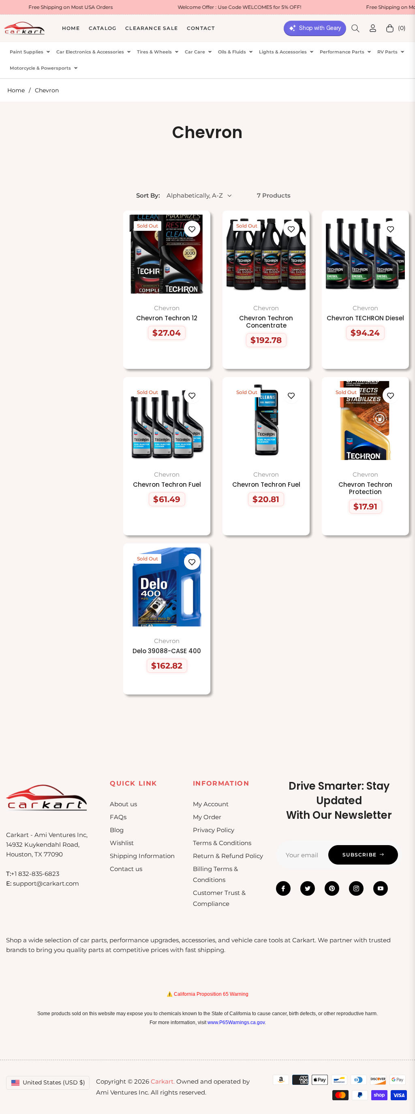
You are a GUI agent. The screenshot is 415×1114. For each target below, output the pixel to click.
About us (123, 804)
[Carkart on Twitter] (307, 888)
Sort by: (148, 195)
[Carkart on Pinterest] (332, 888)
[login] (372, 28)
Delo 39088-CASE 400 (167, 651)
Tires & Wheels (154, 52)
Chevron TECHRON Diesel (365, 318)
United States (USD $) (54, 1082)
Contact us (126, 869)
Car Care (195, 52)
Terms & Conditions (222, 843)
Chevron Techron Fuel (167, 484)
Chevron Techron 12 (166, 318)
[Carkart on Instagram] (356, 888)
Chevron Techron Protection (365, 488)
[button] (355, 28)
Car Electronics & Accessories (90, 52)
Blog (117, 830)
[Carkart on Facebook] (283, 888)
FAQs (118, 817)
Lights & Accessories (283, 52)
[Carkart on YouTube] (380, 888)
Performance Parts (342, 52)
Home (16, 90)
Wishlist (122, 843)
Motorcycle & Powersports (40, 68)
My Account (211, 804)
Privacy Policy (213, 830)
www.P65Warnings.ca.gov (236, 1022)
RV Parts (387, 52)
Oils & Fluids (232, 52)
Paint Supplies (26, 52)
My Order (207, 817)
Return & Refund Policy (228, 856)
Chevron (167, 308)
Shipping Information (142, 856)
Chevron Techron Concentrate (266, 322)
